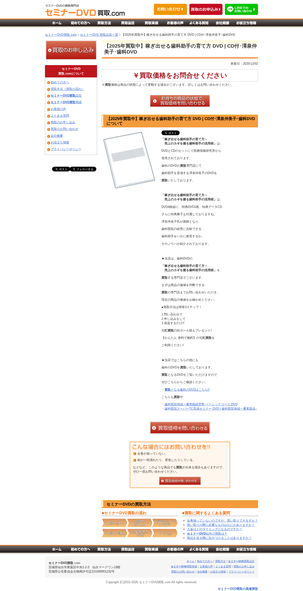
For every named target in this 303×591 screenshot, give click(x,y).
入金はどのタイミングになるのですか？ (214, 529)
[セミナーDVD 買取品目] (128, 550)
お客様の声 (58, 109)
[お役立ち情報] (246, 24)
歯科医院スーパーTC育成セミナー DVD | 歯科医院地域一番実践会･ (211, 408)
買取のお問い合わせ (64, 129)
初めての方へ (60, 82)
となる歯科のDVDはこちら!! (187, 389)
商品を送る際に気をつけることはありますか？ (219, 538)
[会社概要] (222, 24)
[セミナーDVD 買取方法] (104, 550)
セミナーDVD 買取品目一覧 (99, 34)
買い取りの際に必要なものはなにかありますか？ (221, 525)
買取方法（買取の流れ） (68, 89)
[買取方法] (104, 24)
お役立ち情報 (60, 142)
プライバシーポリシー (66, 149)
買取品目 (241, 561)
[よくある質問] (199, 24)
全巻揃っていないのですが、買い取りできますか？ (222, 520)
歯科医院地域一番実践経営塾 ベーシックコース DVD (201, 404)
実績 (66, 102)
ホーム (190, 561)
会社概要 (57, 136)
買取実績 (184, 566)
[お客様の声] (175, 24)
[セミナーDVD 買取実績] (151, 550)
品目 (66, 95)
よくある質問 (60, 115)
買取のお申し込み (63, 122)
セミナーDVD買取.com (61, 34)
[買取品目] (128, 24)
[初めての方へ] (80, 24)
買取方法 (220, 561)
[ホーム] (57, 24)
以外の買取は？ (207, 533)
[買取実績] (151, 24)
